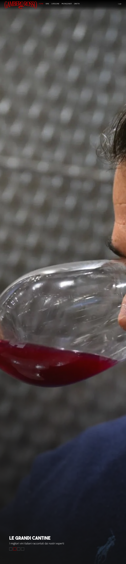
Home (41, 4)
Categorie (55, 4)
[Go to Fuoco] (22, 549)
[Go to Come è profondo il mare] (10, 549)
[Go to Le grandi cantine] (14, 549)
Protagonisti (67, 4)
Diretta (77, 4)
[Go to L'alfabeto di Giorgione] (18, 549)
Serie (47, 4)
